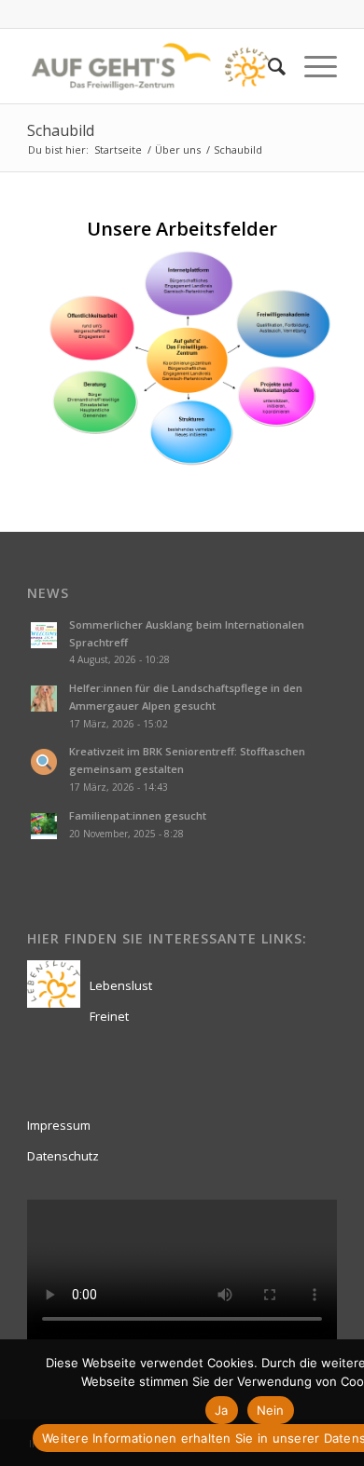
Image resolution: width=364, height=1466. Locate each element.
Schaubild (60, 130)
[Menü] (311, 66)
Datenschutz (63, 1155)
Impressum (59, 1125)
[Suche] (267, 66)
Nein (271, 1410)
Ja (222, 1410)
